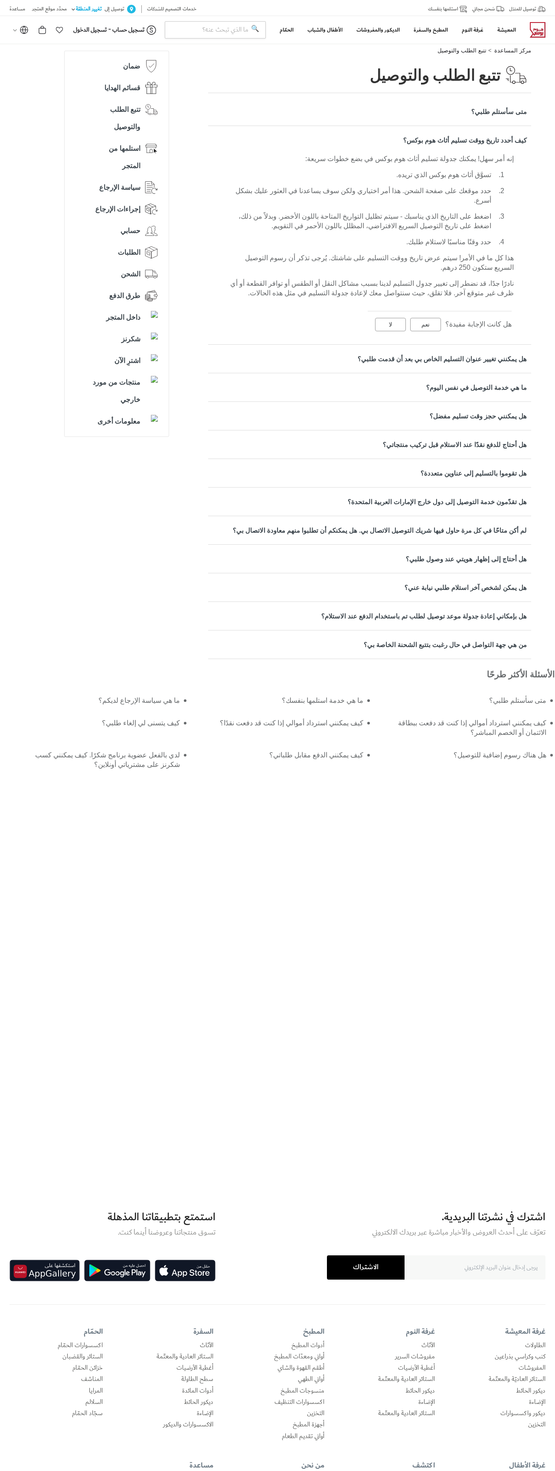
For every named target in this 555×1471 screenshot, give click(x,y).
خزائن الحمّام (87, 1368)
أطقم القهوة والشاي (301, 1368)
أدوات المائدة (197, 1391)
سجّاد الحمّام (87, 1413)
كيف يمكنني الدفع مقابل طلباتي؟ (316, 755)
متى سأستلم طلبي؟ (499, 111)
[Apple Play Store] (185, 1270)
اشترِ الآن (127, 360)
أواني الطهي (311, 1379)
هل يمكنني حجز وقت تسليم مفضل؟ (478, 416)
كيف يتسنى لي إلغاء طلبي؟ (141, 723)
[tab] (369, 111)
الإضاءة (537, 1402)
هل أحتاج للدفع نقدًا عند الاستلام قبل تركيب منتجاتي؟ (455, 444)
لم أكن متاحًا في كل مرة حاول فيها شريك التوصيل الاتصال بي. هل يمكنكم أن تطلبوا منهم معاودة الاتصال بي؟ (380, 530)
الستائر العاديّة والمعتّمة (517, 1379)
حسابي (130, 230)
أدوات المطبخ (307, 1345)
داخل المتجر (123, 317)
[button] (59, 30)
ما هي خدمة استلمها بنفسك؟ (322, 700)
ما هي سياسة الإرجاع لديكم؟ (139, 700)
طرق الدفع (124, 295)
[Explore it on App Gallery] (45, 1270)
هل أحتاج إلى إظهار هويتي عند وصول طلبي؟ (466, 559)
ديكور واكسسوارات (522, 1413)
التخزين (536, 1424)
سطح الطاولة (197, 1379)
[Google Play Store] (117, 1270)
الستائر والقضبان (82, 1356)
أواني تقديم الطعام (303, 1436)
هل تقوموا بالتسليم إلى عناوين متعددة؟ (474, 473)
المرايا (96, 1391)
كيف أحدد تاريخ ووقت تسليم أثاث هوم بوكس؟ (465, 140)
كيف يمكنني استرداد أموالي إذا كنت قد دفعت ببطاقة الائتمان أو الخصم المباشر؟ (472, 727)
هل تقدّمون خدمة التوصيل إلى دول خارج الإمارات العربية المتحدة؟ (437, 501)
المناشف (92, 1379)
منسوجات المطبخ (302, 1391)
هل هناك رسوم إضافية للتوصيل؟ (500, 755)
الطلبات (129, 252)
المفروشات (532, 1368)
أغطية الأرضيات (416, 1368)
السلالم (94, 1402)
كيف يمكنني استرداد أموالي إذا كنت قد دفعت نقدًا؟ (291, 723)
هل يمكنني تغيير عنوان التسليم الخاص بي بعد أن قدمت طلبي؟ (442, 358)
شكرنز (130, 339)
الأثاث (428, 1345)
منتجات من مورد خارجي (116, 390)
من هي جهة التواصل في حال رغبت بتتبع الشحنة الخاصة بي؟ (445, 644)
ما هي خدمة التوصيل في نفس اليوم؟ (476, 387)
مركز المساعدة (512, 50)
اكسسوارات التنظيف (299, 1402)
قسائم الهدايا (122, 87)
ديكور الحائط (530, 1391)
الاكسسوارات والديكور (188, 1424)
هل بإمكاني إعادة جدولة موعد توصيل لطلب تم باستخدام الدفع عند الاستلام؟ (424, 616)
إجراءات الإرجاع (117, 209)
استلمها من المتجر (124, 157)
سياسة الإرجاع (119, 187)
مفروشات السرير (415, 1356)
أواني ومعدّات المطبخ (299, 1356)
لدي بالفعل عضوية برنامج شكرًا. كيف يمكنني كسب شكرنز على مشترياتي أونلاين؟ (107, 759)
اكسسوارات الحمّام (80, 1345)
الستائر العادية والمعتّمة (406, 1379)
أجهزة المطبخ (308, 1424)
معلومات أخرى (119, 421)
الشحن (130, 274)
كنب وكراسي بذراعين (520, 1356)
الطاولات (535, 1345)
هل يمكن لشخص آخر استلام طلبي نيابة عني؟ (466, 587)
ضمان (131, 66)
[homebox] (534, 30)
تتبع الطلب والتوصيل (461, 50)
